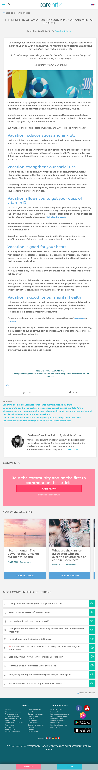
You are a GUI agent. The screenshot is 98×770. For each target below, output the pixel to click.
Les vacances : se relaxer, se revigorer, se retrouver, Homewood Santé (37, 420)
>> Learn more (71, 449)
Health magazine (56, 710)
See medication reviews (59, 716)
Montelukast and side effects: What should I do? (33, 665)
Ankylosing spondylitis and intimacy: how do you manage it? (40, 674)
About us (8, 710)
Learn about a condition (59, 714)
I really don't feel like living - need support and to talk (36, 603)
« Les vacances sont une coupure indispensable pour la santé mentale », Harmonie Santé (47, 411)
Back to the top (87, 692)
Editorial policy (33, 716)
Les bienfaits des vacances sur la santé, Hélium (26, 414)
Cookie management (36, 725)
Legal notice (32, 720)
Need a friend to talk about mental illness (30, 639)
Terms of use (33, 723)
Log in (70, 767)
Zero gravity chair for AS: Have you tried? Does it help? (36, 657)
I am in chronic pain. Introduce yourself (28, 621)
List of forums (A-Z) (57, 718)
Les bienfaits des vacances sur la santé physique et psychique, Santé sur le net (42, 417)
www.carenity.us (18, 746)
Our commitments (12, 731)
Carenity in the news (35, 714)
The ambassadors (12, 716)
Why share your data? (13, 712)
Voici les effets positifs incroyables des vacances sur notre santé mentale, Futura (43, 408)
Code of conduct (34, 718)
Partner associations (13, 718)
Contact (31, 727)
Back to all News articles (17, 13)
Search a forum (56, 712)
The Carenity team (12, 714)
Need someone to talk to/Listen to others (29, 612)
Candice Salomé (63, 31)
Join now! (49, 488)
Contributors (10, 720)
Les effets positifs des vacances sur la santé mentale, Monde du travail (38, 404)
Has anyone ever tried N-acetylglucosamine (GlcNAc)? (36, 683)
